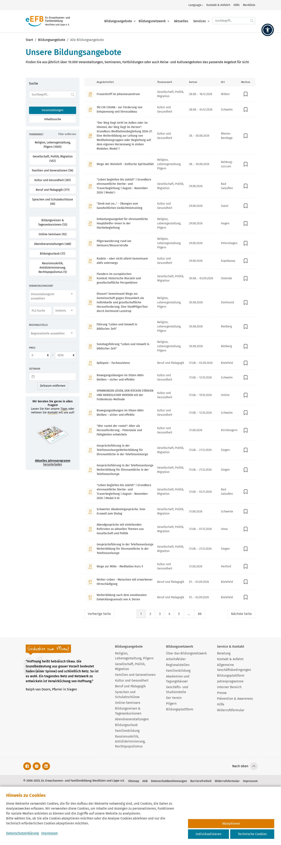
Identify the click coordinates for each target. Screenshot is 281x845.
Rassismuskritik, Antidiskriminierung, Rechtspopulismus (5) (52, 268)
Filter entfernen (67, 134)
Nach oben (240, 766)
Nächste (241, 614)
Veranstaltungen (52, 110)
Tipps (63, 409)
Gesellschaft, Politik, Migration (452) (53, 159)
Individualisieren (208, 834)
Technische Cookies (252, 834)
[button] (267, 30)
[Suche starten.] (252, 20)
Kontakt (53, 412)
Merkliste (249, 5)
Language (194, 5)
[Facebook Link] (27, 766)
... (189, 614)
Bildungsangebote (118, 21)
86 (200, 614)
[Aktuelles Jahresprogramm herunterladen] (52, 438)
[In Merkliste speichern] (246, 94)
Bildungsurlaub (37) (52, 253)
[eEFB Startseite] (48, 21)
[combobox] (52, 296)
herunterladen (52, 462)
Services (199, 21)
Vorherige (99, 614)
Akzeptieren (231, 823)
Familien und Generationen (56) (52, 170)
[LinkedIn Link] (46, 766)
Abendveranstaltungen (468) (52, 244)
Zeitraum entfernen (52, 386)
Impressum (49, 833)
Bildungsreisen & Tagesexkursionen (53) (52, 222)
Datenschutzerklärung (22, 833)
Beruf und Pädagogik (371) (53, 190)
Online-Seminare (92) (53, 234)
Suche (33, 83)
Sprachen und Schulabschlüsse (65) (52, 202)
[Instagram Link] (37, 766)
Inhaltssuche (52, 119)
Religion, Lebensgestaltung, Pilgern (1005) (53, 145)
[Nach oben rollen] (254, 766)
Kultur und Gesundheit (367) (52, 180)
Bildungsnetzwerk (152, 21)
